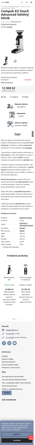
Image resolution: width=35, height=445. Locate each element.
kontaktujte (28, 148)
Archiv (6, 392)
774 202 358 (10, 334)
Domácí (22, 228)
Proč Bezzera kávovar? (9, 386)
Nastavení (16, 434)
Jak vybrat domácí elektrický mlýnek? (14, 379)
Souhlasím (17, 440)
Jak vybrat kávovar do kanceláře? (13, 376)
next (33, 276)
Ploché (22, 231)
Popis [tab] (18, 133)
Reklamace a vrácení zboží (11, 367)
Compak (9, 27)
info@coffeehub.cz (12, 330)
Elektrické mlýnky (26, 218)
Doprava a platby (7, 359)
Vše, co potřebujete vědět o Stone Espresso (16, 383)
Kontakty (5, 356)
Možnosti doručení (7, 82)
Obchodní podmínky (8, 362)
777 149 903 (10, 337)
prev (1, 276)
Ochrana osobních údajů (10, 365)
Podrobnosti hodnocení (8, 24)
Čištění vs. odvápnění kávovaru (12, 389)
